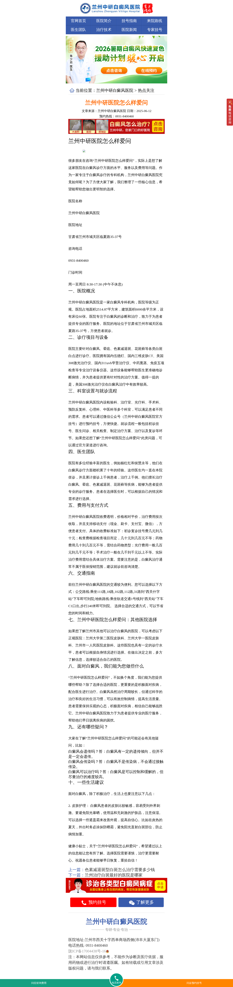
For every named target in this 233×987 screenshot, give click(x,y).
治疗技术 (103, 30)
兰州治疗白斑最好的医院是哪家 (113, 875)
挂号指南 (129, 21)
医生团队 (78, 30)
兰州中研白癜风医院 (114, 90)
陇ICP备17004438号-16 (87, 951)
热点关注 (146, 90)
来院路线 (154, 21)
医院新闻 (129, 30)
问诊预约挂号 (194, 983)
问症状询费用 (38, 983)
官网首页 (78, 21)
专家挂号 (154, 30)
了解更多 (144, 902)
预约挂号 (96, 902)
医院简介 (103, 21)
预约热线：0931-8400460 (116, 116)
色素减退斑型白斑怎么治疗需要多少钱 (120, 869)
